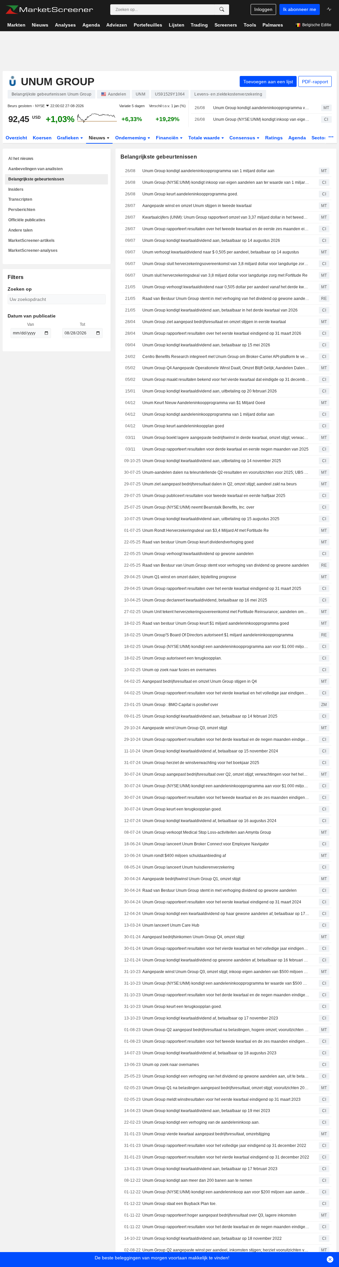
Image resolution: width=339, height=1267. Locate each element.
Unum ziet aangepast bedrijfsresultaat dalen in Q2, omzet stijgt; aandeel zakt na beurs (219, 484)
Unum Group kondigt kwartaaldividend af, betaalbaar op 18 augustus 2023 (209, 1053)
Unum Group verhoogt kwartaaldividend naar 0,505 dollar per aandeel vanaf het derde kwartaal (225, 287)
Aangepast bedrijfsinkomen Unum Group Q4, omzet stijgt (193, 937)
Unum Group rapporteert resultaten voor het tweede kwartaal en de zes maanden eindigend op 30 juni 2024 (225, 797)
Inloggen (263, 9)
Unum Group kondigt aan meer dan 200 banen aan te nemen (197, 1180)
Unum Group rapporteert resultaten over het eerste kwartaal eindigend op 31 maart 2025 (221, 588)
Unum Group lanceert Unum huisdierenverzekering (188, 867)
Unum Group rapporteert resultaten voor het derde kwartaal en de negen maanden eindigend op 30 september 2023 (225, 995)
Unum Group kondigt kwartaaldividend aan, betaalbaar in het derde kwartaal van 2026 (220, 310)
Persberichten (21, 209)
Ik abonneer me (299, 9)
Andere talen (20, 230)
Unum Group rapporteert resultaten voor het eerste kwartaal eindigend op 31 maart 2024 (221, 902)
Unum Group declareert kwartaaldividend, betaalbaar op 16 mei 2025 (204, 600)
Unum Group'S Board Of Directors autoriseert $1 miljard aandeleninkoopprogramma (217, 635)
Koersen (42, 137)
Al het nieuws (20, 158)
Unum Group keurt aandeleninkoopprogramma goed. (190, 194)
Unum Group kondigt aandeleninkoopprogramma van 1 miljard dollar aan (261, 108)
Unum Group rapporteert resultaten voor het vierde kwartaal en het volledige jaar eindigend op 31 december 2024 (225, 693)
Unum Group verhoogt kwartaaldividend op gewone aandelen (198, 553)
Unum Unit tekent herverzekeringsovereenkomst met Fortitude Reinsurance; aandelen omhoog (225, 611)
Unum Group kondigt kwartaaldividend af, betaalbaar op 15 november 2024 (210, 751)
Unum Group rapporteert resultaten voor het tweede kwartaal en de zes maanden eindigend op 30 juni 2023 (225, 1041)
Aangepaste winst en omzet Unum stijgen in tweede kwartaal (197, 205)
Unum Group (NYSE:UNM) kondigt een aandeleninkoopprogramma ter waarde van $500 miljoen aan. (225, 983)
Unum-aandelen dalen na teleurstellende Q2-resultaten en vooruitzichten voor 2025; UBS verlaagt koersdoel (225, 472)
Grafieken (68, 137)
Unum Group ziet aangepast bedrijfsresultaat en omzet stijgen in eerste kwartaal (214, 321)
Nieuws (98, 137)
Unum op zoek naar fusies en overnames (179, 670)
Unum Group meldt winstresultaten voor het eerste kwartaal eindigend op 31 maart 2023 (221, 1099)
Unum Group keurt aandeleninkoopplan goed (183, 426)
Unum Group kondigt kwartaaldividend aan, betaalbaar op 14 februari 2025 (209, 716)
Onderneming (131, 137)
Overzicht (16, 137)
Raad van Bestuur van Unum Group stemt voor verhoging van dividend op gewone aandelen (225, 565)
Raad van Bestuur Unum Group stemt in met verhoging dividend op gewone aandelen (219, 890)
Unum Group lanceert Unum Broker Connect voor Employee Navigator (205, 844)
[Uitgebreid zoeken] (222, 9)
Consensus (243, 137)
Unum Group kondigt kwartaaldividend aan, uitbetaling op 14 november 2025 (211, 460)
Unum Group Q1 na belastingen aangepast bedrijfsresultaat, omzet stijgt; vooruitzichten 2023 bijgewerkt (225, 1088)
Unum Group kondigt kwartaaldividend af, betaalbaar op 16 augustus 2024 (209, 820)
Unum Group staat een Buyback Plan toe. (179, 1203)
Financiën (168, 137)
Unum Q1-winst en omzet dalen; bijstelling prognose (189, 577)
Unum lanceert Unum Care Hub (170, 925)
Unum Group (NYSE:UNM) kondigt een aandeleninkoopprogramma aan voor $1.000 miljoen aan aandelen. (225, 646)
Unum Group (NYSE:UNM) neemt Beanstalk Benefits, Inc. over (198, 507)
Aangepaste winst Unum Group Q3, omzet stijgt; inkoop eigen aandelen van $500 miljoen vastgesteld (225, 971)
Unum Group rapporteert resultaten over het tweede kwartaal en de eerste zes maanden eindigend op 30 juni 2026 (225, 229)
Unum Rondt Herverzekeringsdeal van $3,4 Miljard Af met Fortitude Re (205, 530)
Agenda (297, 137)
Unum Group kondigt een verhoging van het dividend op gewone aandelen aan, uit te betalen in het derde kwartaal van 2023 (225, 1076)
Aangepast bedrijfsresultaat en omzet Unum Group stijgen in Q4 (199, 681)
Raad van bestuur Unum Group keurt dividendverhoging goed (198, 542)
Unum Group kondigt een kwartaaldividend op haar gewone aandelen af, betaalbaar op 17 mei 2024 (225, 913)
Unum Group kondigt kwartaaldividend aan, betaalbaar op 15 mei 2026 (206, 345)
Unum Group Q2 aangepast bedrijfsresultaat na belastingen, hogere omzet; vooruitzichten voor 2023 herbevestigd (225, 1029)
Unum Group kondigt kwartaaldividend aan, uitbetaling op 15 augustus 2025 (210, 519)
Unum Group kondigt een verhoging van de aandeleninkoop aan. (201, 1122)
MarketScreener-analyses (33, 250)
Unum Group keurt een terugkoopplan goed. (182, 809)
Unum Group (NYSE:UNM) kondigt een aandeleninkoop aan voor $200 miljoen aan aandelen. (225, 1192)
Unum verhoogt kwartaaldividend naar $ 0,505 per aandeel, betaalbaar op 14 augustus (220, 252)
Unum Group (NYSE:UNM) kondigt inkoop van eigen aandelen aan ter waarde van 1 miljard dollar (261, 119)
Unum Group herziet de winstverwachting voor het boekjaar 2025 (200, 762)
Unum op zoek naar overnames (170, 1064)
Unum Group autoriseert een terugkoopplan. (182, 658)
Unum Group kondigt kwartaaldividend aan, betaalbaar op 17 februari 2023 (209, 1168)
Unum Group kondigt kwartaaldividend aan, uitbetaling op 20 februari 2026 (209, 391)
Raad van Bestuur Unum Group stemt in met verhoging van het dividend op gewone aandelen (225, 298)
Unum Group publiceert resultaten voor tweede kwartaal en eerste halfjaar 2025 (213, 495)
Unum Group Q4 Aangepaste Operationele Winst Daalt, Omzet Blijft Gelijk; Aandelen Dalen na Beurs (225, 368)
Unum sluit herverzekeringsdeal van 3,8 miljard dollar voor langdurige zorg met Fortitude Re (225, 275)
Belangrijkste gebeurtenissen (36, 179)
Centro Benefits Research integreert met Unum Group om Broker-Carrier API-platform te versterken (225, 356)
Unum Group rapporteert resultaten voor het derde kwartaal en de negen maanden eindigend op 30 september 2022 (225, 1227)
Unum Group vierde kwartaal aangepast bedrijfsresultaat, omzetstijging (206, 1134)
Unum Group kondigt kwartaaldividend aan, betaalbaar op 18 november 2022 (212, 1238)
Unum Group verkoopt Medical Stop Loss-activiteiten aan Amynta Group (206, 832)
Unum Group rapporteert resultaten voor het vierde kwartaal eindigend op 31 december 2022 (225, 1157)
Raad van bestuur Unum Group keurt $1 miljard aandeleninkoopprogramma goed (215, 623)
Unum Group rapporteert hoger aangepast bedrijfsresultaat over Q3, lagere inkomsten (219, 1215)
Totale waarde (204, 137)
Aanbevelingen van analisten (35, 169)
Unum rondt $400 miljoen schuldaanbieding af (184, 855)
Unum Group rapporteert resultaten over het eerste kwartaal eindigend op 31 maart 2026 (221, 333)
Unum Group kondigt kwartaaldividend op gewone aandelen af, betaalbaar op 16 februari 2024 (225, 960)
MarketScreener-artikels (31, 240)
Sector (319, 137)
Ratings (274, 137)
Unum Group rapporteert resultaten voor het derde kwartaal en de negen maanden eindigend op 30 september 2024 (225, 739)
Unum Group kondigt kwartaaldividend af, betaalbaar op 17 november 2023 (210, 1018)
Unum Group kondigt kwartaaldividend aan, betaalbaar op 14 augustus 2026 (211, 240)
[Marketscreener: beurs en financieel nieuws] (49, 10)
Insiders (16, 189)
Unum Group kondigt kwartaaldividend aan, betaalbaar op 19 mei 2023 (206, 1110)
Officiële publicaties (26, 220)
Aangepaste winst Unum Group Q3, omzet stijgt (184, 728)
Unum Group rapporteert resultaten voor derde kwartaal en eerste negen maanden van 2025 (225, 449)
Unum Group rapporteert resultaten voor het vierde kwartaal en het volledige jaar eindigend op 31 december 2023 (225, 948)
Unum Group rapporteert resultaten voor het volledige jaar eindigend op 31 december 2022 (224, 1145)
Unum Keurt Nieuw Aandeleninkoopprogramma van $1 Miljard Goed (203, 402)
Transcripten (20, 199)
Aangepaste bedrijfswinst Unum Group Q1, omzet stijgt (191, 879)
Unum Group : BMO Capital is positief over (180, 704)
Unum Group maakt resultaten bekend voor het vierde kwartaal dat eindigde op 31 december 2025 (225, 379)
